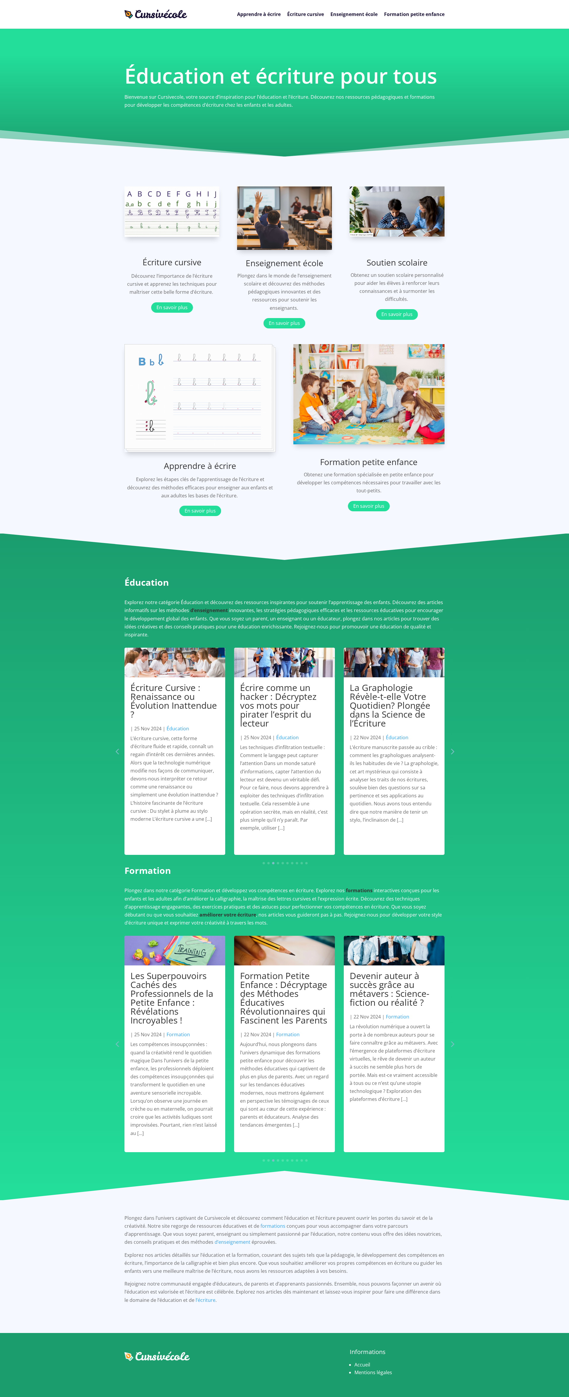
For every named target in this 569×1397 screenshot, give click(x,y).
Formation (178, 1034)
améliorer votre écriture (227, 914)
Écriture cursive (305, 14)
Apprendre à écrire (259, 14)
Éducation (178, 728)
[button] (452, 751)
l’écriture (205, 1300)
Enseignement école (354, 14)
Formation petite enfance (414, 14)
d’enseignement (209, 610)
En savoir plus (172, 307)
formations (359, 890)
